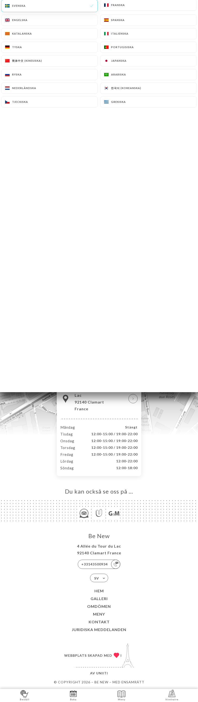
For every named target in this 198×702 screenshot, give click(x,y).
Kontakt (99, 621)
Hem (99, 590)
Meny (99, 614)
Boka (73, 699)
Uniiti (102, 673)
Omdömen (99, 606)
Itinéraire (171, 699)
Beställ (24, 699)
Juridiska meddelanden (99, 629)
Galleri (99, 598)
